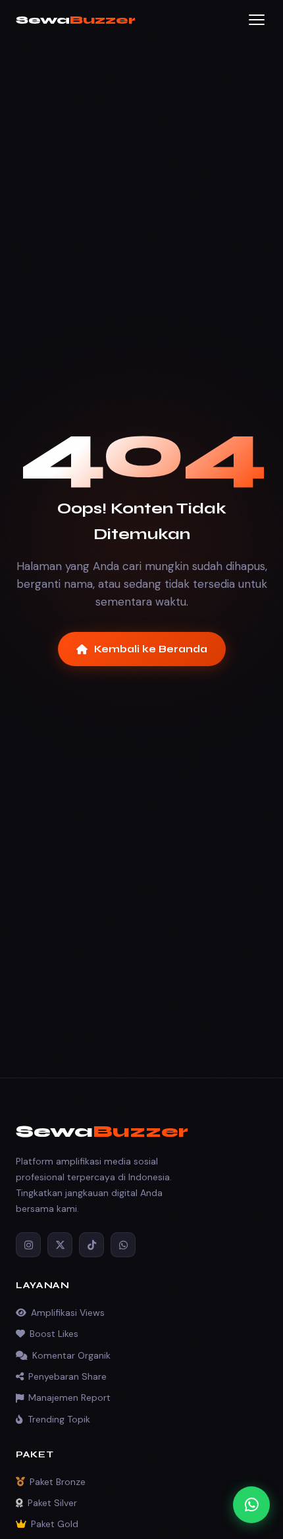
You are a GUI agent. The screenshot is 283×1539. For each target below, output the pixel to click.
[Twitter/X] (59, 1244)
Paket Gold (54, 1524)
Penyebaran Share (67, 1376)
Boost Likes (54, 1334)
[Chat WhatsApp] (251, 1504)
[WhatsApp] (123, 1244)
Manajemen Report (69, 1397)
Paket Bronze (58, 1482)
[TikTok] (91, 1244)
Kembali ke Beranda (150, 649)
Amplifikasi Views (68, 1312)
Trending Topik (59, 1419)
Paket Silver (52, 1503)
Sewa (76, 20)
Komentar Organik (71, 1355)
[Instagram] (28, 1244)
